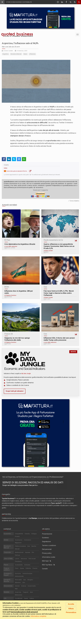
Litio (23, 582)
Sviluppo (34, 533)
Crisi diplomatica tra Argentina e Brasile (19, 244)
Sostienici (45, 538)
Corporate (7, 552)
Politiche (28, 568)
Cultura (32, 598)
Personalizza (71, 612)
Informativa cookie (48, 557)
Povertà (17, 536)
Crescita (27, 533)
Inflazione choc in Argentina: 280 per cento (18, 292)
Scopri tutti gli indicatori (15, 391)
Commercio (27, 540)
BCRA (6, 287)
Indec (5, 168)
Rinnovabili (18, 579)
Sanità (26, 598)
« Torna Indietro (73, 201)
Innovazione (8, 586)
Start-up (17, 555)
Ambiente (27, 565)
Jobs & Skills (8, 558)
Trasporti (25, 592)
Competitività (19, 533)
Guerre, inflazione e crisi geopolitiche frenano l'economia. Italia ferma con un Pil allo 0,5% (59, 246)
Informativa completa (38, 616)
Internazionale (19, 576)
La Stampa (33, 518)
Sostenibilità (19, 565)
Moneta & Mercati (7, 547)
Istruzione (24, 558)
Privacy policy (46, 553)
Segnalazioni (46, 541)
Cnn (45, 287)
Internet (17, 586)
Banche (34, 546)
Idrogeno (30, 579)
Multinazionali (19, 552)
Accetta (71, 604)
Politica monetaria (20, 546)
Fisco (16, 568)
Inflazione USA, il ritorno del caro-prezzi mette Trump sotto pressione (59, 339)
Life (5, 598)
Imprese (27, 552)
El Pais (7, 240)
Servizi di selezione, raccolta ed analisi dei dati (32, 482)
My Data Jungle (26, 373)
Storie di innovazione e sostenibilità (19, 2)
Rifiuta (71, 609)
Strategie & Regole (7, 574)
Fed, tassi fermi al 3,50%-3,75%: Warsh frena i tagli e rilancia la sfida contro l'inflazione (59, 293)
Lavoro (17, 558)
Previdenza (18, 561)
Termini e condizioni (49, 545)
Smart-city (18, 592)
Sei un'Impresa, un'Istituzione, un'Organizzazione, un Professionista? (32, 477)
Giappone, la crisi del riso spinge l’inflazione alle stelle (17, 339)
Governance (18, 540)
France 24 (8, 334)
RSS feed (46, 561)
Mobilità (6, 592)
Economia (7, 534)
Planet (6, 565)
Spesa (22, 568)
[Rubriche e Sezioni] (2, 2)
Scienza (23, 586)
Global (6, 540)
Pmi (33, 552)
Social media (32, 586)
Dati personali (46, 549)
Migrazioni (18, 542)
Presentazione (47, 534)
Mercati (17, 549)
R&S (16, 588)
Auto (31, 592)
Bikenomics (18, 595)
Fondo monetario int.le (53, 240)
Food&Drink (18, 598)
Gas (24, 579)
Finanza (34, 568)
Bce (29, 546)
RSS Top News (48, 565)
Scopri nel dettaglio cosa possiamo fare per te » (20, 485)
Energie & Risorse (7, 580)
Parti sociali (32, 558)
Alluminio (18, 582)
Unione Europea (27, 573)
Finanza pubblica (6, 569)
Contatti (45, 569)
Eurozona (18, 573)
